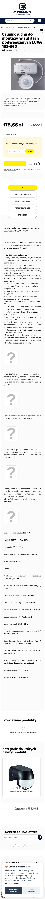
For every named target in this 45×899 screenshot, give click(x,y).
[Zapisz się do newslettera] (40, 837)
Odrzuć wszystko (31, 890)
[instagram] (20, 845)
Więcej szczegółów (11, 105)
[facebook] (15, 845)
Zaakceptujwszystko (13, 890)
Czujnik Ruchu (28, 27)
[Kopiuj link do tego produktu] (41, 30)
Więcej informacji (22, 194)
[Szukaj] (31, 21)
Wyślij (29, 151)
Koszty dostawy (22, 201)
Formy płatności (22, 208)
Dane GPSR (22, 215)
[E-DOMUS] (22, 9)
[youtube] (25, 845)
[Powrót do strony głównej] (2, 27)
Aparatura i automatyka (13, 27)
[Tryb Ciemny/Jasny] (30, 845)
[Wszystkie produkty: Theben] (36, 124)
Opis (22, 187)
